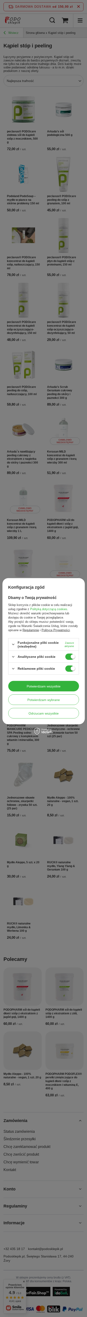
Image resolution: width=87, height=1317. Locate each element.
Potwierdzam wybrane (43, 699)
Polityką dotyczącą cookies (48, 609)
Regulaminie (31, 630)
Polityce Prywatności (56, 630)
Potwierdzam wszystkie (44, 686)
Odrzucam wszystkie (44, 713)
